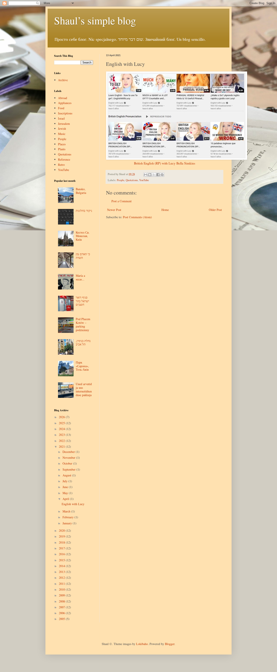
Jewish (62, 128)
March (67, 511)
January (68, 523)
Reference (64, 159)
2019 (62, 536)
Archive (63, 80)
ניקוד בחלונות (84, 211)
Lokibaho (142, 644)
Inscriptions (65, 113)
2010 (62, 589)
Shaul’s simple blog (95, 20)
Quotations (132, 180)
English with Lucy (73, 504)
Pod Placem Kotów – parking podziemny (83, 324)
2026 (62, 417)
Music (61, 134)
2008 (62, 601)
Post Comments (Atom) (137, 217)
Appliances (64, 103)
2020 (62, 530)
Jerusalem (64, 124)
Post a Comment (121, 201)
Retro (61, 165)
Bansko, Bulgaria (81, 191)
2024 (62, 429)
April (66, 499)
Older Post (215, 210)
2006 (62, 613)
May (66, 493)
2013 (62, 572)
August (67, 475)
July (65, 481)
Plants (61, 149)
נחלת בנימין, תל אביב (83, 342)
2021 (62, 446)
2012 (62, 578)
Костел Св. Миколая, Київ (83, 236)
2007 (62, 607)
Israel (61, 118)
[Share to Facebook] (158, 174)
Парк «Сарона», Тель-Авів (82, 366)
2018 (62, 542)
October (68, 463)
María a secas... (80, 277)
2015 (62, 560)
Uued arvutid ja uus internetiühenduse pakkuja (84, 389)
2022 (62, 441)
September (69, 469)
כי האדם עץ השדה (83, 256)
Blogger (169, 644)
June (66, 487)
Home (165, 210)
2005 (62, 619)
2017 (62, 548)
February (68, 517)
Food (61, 108)
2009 (62, 595)
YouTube (144, 180)
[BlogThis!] (150, 174)
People (120, 180)
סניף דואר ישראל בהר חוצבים (82, 301)
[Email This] (145, 174)
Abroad (62, 98)
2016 (62, 554)
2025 (62, 423)
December (69, 452)
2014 (62, 566)
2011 (62, 584)
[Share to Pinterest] (162, 174)
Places (62, 144)
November (69, 457)
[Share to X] (154, 174)
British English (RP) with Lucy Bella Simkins (164, 163)
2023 (62, 435)
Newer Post (114, 210)
